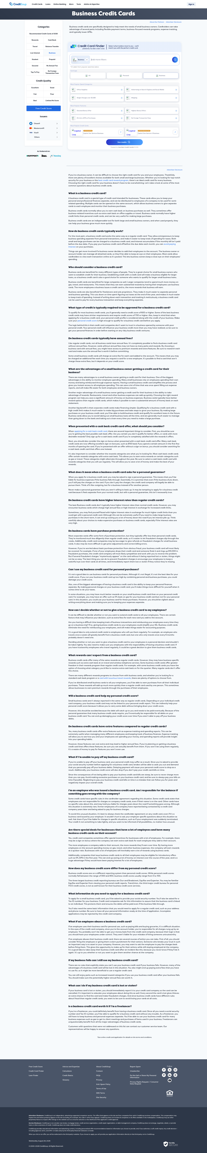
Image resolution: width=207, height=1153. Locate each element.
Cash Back (52, 40)
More (71, 4)
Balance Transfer (52, 46)
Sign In (191, 4)
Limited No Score (52, 100)
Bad (35, 100)
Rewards (35, 40)
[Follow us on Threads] (175, 1075)
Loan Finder (33, 1075)
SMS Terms (100, 1093)
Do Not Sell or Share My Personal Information (143, 1076)
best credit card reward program (113, 180)
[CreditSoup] (18, 4)
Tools (79, 4)
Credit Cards (37, 4)
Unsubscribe (135, 1071)
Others (37, 137)
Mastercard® (39, 128)
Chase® (37, 123)
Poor (52, 94)
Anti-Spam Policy (103, 1084)
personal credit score (87, 320)
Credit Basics (68, 1075)
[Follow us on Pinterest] (164, 1075)
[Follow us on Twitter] (170, 1070)
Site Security (101, 1097)
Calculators (67, 1071)
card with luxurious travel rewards (115, 678)
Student (35, 59)
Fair (35, 94)
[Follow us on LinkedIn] (170, 1075)
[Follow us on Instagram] (175, 1070)
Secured (35, 66)
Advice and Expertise (71, 1066)
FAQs (98, 1075)
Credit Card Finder (36, 1071)
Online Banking (59, 4)
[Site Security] (170, 1144)
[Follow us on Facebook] (164, 1070)
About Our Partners (157, 22)
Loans (47, 4)
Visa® (36, 133)
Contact (99, 1071)
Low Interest (35, 53)
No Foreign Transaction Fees (52, 72)
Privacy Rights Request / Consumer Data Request (144, 1083)
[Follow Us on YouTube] (170, 1080)
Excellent (35, 88)
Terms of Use (101, 1088)
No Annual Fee (52, 66)
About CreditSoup (103, 1066)
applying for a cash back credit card (90, 431)
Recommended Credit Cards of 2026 (43, 34)
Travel (35, 46)
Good (52, 88)
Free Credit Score (44, 108)
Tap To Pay (35, 72)
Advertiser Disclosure (173, 22)
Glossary (66, 1080)
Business (52, 53)
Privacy (99, 1080)
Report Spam (135, 1066)
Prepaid (52, 59)
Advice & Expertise (92, 4)
